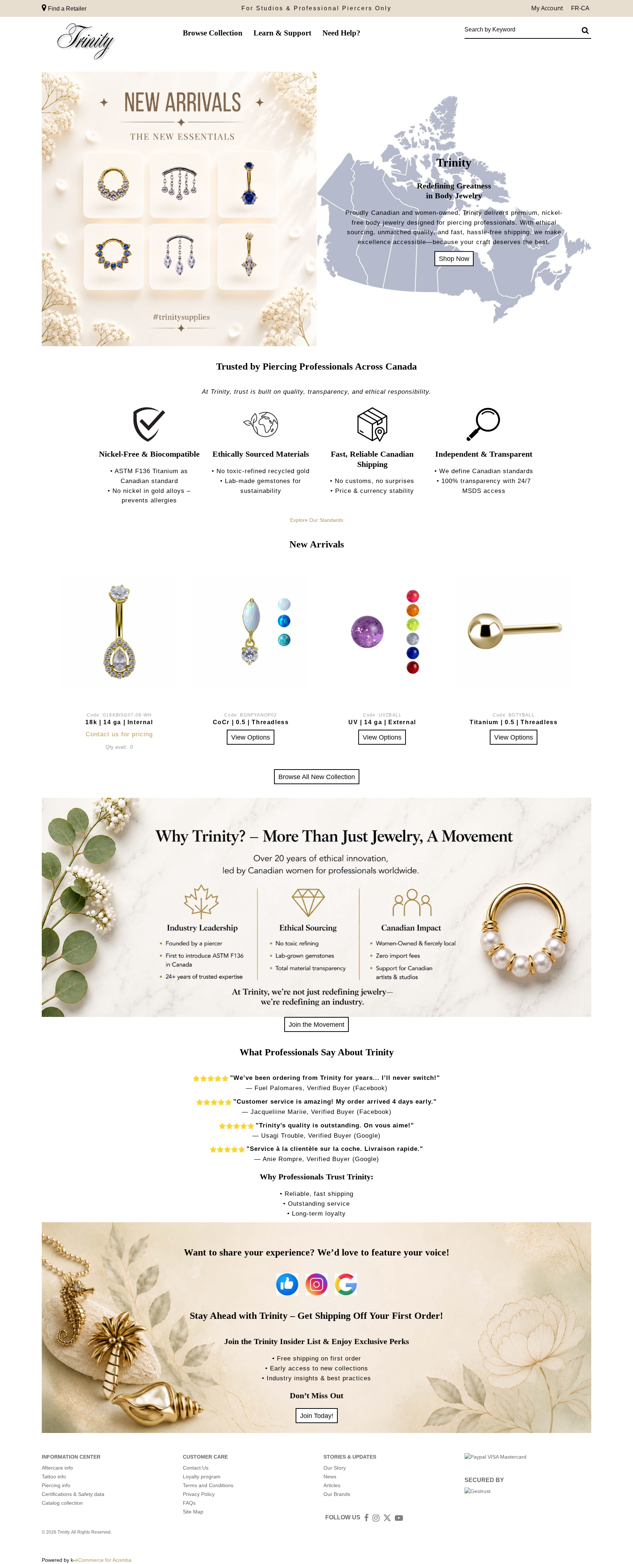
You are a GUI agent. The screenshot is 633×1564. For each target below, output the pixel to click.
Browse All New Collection (316, 777)
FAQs (189, 1503)
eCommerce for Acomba (103, 1560)
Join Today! (316, 1415)
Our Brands (336, 1494)
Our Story (334, 1468)
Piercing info (56, 1485)
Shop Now (454, 258)
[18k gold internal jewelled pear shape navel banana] (119, 632)
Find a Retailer (66, 8)
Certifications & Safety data (73, 1494)
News (329, 1476)
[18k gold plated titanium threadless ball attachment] (513, 632)
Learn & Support (282, 33)
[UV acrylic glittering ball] (382, 632)
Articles (331, 1485)
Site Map (193, 1512)
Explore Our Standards (316, 520)
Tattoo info (54, 1476)
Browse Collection (213, 33)
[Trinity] (85, 43)
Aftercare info (57, 1468)
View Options (250, 737)
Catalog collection (62, 1503)
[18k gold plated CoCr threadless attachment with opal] (250, 632)
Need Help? (341, 33)
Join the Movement (316, 1024)
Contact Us (195, 1468)
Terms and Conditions (208, 1485)
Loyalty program (202, 1476)
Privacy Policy (199, 1494)
